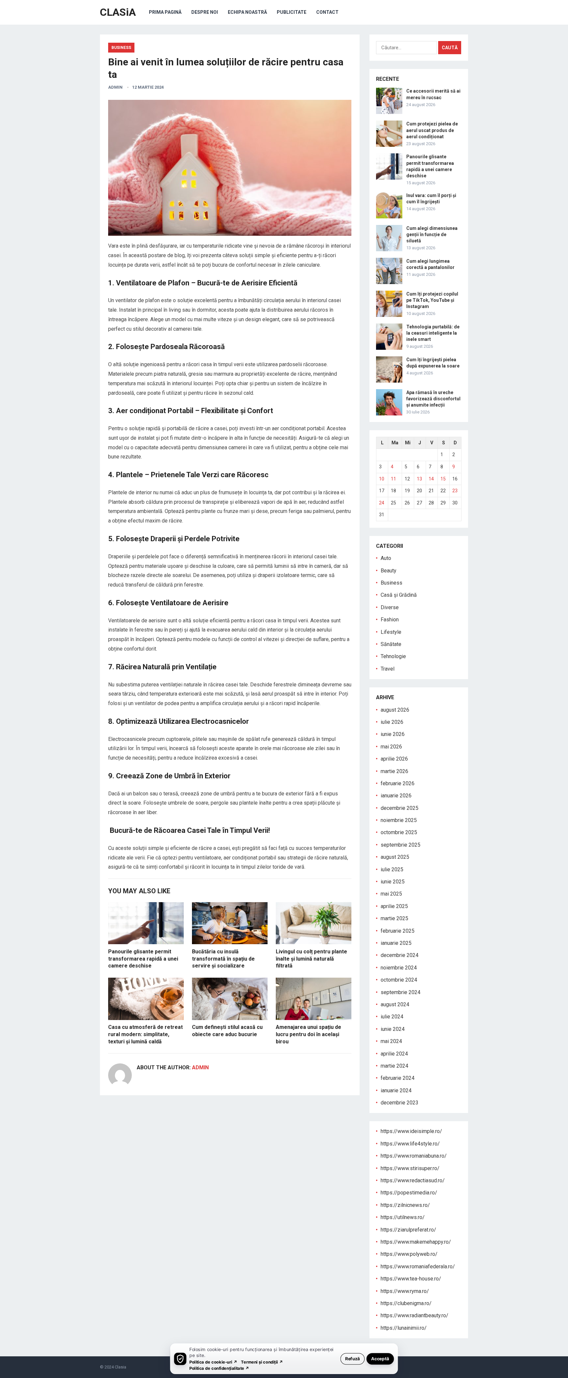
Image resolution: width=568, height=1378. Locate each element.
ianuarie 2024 (396, 1090)
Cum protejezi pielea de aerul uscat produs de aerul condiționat (432, 130)
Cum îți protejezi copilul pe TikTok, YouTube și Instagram (432, 300)
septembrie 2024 (400, 992)
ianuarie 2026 (396, 795)
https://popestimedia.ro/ (409, 1192)
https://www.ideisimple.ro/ (411, 1131)
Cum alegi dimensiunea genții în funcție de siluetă (432, 234)
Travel (387, 669)
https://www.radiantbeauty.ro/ (414, 1315)
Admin (115, 87)
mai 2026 (391, 747)
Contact (327, 12)
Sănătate (391, 644)
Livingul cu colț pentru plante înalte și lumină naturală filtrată (311, 958)
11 (393, 478)
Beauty (388, 570)
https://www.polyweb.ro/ (409, 1254)
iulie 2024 (392, 1016)
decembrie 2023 (399, 1103)
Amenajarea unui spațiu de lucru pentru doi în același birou (308, 1034)
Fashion (390, 619)
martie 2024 (394, 1066)
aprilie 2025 (394, 906)
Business (121, 47)
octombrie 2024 (399, 980)
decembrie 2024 (399, 955)
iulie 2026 (392, 722)
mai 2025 (391, 894)
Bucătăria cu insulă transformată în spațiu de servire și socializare (223, 958)
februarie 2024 (397, 1078)
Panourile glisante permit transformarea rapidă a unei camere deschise (143, 958)
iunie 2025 (393, 881)
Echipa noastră (247, 12)
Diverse (390, 607)
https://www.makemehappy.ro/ (416, 1242)
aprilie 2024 (394, 1054)
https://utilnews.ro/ (403, 1217)
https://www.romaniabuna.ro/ (414, 1156)
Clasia (120, 1367)
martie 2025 (394, 918)
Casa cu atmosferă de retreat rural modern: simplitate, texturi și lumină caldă (145, 1034)
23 (455, 490)
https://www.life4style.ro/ (410, 1144)
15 (443, 478)
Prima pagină (165, 12)
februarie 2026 (397, 783)
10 (381, 478)
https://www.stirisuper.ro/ (410, 1168)
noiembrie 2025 (399, 820)
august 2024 (395, 1004)
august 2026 (395, 710)
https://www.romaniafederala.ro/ (418, 1266)
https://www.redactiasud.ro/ (413, 1180)
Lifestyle (391, 632)
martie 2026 (394, 771)
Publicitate (291, 12)
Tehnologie (393, 656)
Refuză (352, 1358)
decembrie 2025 (399, 808)
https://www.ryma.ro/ (405, 1291)
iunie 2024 (393, 1029)
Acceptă (380, 1358)
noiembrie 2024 (399, 968)
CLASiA (118, 12)
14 (431, 478)
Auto (386, 558)
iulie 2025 (392, 869)
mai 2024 (391, 1041)
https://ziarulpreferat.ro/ (408, 1230)
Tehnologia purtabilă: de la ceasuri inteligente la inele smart (433, 333)
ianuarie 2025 (396, 943)
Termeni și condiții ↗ (262, 1361)
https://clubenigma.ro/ (406, 1303)
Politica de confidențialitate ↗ (219, 1368)
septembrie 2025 (400, 845)
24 (381, 502)
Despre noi (204, 12)
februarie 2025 (397, 931)
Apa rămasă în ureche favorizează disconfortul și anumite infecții (433, 399)
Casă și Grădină (399, 595)
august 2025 (395, 857)
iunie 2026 (393, 734)
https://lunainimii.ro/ (404, 1328)
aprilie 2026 (394, 759)
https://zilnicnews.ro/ (405, 1205)
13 (419, 478)
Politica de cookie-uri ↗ (213, 1361)
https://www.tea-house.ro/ (411, 1279)
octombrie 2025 (399, 832)
